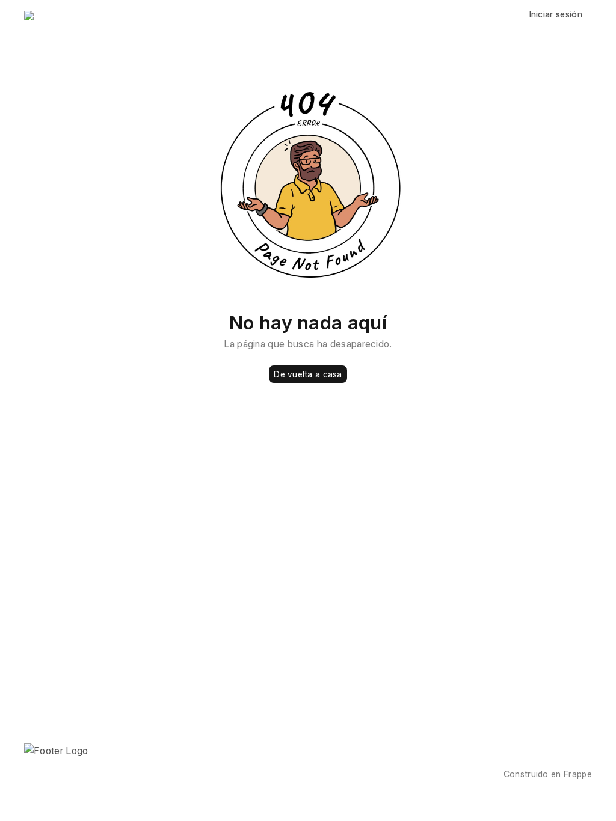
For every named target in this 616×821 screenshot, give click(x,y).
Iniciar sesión (555, 14)
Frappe (578, 774)
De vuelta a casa (308, 374)
